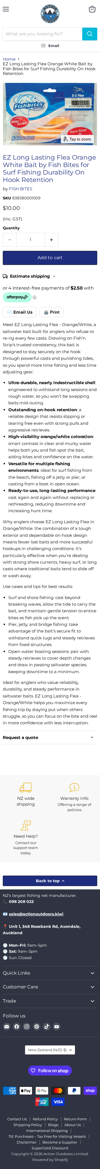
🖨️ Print (51, 312)
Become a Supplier (59, 1142)
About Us (72, 1125)
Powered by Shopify (50, 1159)
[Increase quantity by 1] (52, 240)
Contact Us (17, 1119)
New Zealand (47, 1050)
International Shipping (47, 1130)
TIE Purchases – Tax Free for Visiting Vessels (47, 1136)
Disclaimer (26, 1142)
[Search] (89, 34)
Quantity (11, 228)
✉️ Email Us (19, 312)
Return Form (75, 1119)
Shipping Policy (27, 1125)
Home (9, 59)
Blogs (53, 1125)
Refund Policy (45, 1119)
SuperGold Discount (50, 1148)
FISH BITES (20, 188)
